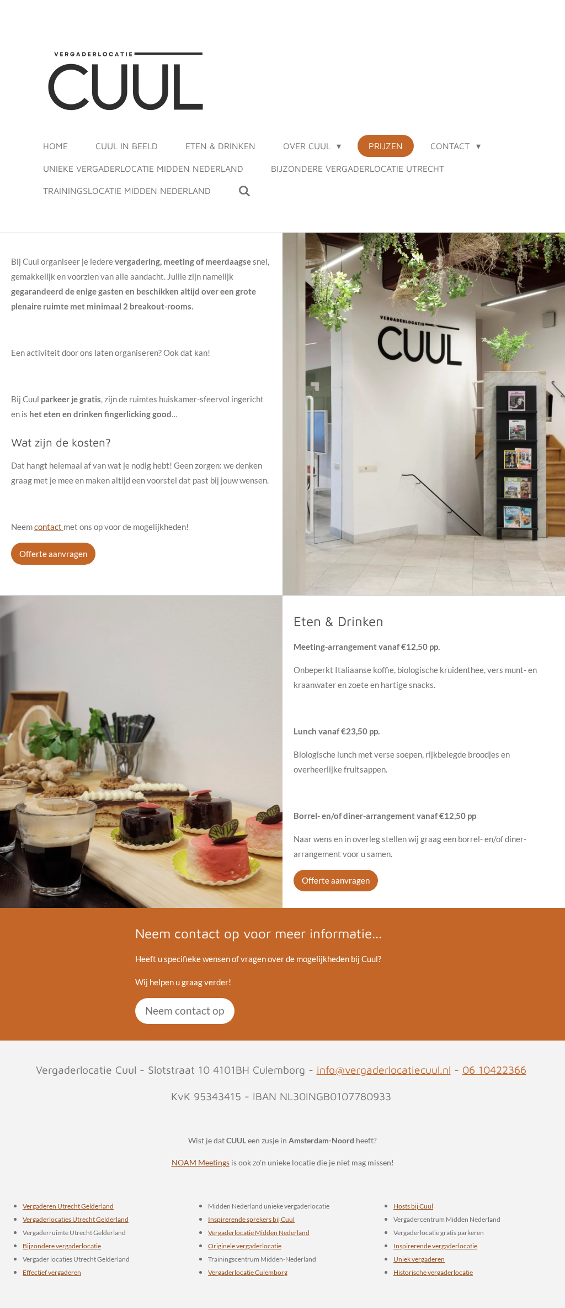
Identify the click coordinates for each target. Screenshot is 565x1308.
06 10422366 (494, 1069)
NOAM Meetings (201, 1162)
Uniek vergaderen (419, 1259)
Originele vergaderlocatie (244, 1245)
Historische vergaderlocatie (433, 1272)
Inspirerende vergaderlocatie (435, 1245)
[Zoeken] (244, 191)
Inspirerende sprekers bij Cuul (251, 1219)
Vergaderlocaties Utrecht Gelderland (76, 1219)
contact (48, 527)
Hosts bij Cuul (413, 1206)
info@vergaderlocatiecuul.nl (384, 1069)
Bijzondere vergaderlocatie (62, 1245)
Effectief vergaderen (52, 1272)
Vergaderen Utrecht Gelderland (68, 1206)
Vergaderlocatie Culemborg (247, 1272)
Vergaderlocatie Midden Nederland (259, 1232)
